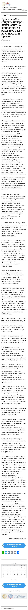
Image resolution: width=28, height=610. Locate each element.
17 (3, 572)
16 (24, 571)
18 (7, 572)
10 (3, 571)
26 (10, 574)
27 (14, 574)
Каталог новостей (9, 8)
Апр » (16, 580)
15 (21, 571)
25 (7, 574)
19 (10, 572)
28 (17, 574)
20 (14, 572)
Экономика (6, 15)
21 (17, 572)
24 (3, 574)
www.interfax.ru (21, 538)
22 (21, 572)
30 (24, 574)
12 (10, 571)
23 (24, 572)
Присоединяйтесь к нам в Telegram (14, 545)
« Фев (12, 580)
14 (17, 571)
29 (21, 574)
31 (3, 576)
